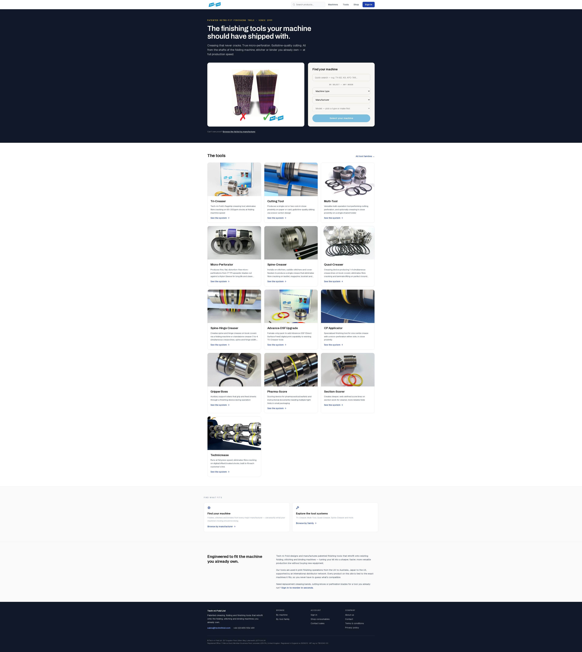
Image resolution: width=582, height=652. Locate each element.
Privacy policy (352, 627)
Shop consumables (320, 619)
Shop (356, 4)
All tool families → (365, 156)
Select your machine (341, 118)
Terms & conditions (354, 623)
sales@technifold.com (219, 628)
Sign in (368, 4)
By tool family (283, 619)
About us (349, 615)
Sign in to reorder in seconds (297, 587)
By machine (282, 615)
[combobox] (308, 4)
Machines (333, 4)
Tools (346, 4)
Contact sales (317, 623)
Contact (349, 619)
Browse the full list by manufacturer (239, 131)
